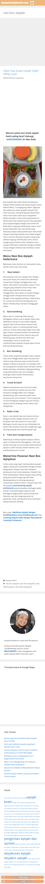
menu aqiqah (22, 827)
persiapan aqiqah (24, 847)
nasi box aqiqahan (27, 583)
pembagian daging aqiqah (11, 832)
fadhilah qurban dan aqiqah (16, 816)
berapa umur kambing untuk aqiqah (22, 808)
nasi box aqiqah (12, 583)
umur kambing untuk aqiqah (16, 864)
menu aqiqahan (31, 827)
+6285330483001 (14, 139)
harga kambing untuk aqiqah (32, 816)
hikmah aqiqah (8, 819)
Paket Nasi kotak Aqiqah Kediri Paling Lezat (21, 72)
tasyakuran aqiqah (17, 853)
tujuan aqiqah (31, 858)
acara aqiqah (22, 798)
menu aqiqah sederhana (21, 830)
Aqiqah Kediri (11, 580)
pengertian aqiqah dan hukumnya (22, 835)
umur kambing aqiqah (19, 862)
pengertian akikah (24, 832)
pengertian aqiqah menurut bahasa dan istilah (27, 844)
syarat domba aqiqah (27, 850)
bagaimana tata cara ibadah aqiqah (13, 806)
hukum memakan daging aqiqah (29, 824)
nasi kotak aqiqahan (23, 587)
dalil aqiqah (25, 811)
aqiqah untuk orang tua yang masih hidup (24, 802)
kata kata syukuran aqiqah (11, 827)
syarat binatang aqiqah (15, 850)
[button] (32, 3)
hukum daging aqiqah (33, 822)
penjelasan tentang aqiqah (11, 847)
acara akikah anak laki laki (11, 798)
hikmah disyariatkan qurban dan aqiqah (24, 819)
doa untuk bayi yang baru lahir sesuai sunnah (22, 814)
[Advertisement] (22, 42)
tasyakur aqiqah (15, 858)
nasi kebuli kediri (33, 830)
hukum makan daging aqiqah (12, 824)
